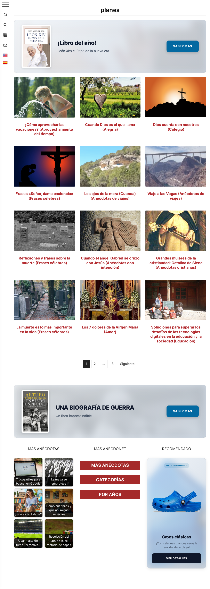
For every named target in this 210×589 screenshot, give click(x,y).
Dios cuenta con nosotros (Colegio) (176, 126)
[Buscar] (5, 25)
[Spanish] (5, 62)
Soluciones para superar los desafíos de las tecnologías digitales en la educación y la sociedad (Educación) (176, 334)
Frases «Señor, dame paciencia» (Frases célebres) (44, 195)
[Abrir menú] (5, 4)
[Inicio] (5, 14)
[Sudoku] (5, 35)
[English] (5, 55)
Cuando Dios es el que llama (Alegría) (110, 126)
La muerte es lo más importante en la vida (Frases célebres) (44, 329)
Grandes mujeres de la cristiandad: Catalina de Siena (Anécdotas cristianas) (176, 263)
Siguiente (127, 364)
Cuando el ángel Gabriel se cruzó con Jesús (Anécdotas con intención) (110, 263)
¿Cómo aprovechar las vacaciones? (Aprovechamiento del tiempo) (44, 129)
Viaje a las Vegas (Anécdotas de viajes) (175, 195)
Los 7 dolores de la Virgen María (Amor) (110, 329)
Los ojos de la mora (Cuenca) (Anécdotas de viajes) (110, 195)
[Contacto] (5, 45)
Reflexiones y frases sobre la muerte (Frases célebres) (44, 260)
